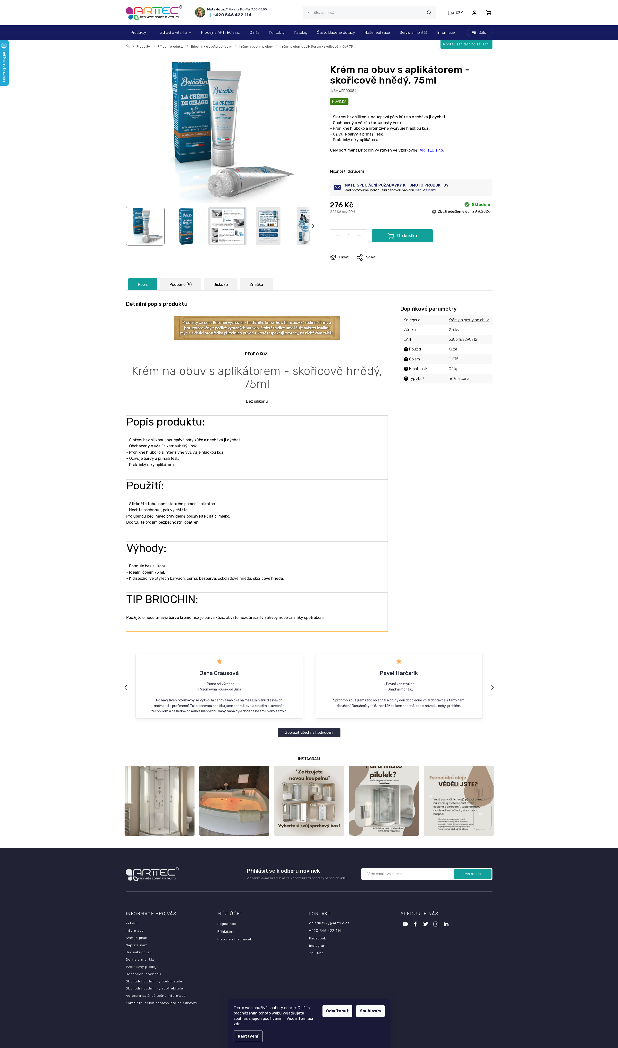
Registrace (226, 924)
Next (493, 687)
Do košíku (407, 235)
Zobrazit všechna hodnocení (309, 732)
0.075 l (454, 359)
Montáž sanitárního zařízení (466, 44)
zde (237, 1024)
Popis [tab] (143, 284)
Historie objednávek (234, 939)
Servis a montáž (140, 959)
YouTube (316, 953)
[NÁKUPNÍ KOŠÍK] (487, 12)
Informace (135, 930)
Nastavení (248, 1036)
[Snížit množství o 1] (337, 236)
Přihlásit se (473, 874)
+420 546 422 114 (325, 931)
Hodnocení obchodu (143, 974)
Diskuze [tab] (220, 284)
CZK (460, 13)
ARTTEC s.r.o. (432, 150)
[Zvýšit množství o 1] (359, 236)
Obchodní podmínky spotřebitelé (154, 988)
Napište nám (137, 945)
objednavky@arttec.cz (329, 923)
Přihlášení (225, 931)
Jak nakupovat (138, 952)
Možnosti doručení (347, 171)
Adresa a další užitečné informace (156, 995)
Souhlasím (370, 1011)
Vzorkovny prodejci (143, 967)
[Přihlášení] (474, 13)
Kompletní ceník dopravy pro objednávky (161, 1003)
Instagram (318, 945)
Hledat (429, 12)
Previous (126, 687)
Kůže (453, 349)
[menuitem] (141, 32)
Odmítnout (337, 1011)
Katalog (132, 923)
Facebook (317, 938)
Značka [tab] (256, 284)
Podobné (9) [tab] (180, 284)
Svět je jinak (136, 938)
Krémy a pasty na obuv (469, 320)
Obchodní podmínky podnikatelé (154, 981)
